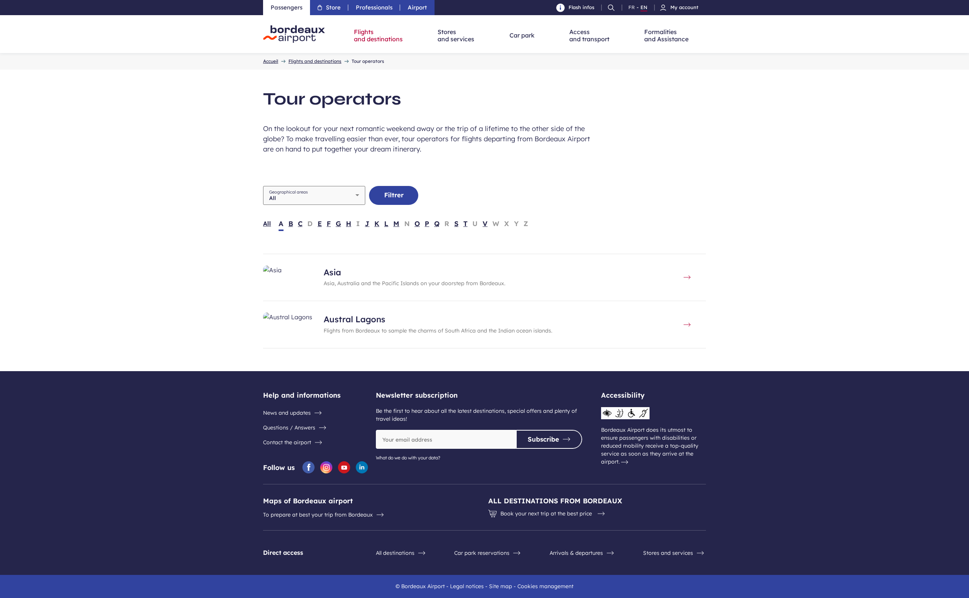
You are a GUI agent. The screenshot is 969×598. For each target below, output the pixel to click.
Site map (500, 586)
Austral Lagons (354, 319)
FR (631, 8)
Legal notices (467, 586)
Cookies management (545, 586)
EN (643, 8)
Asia (332, 272)
